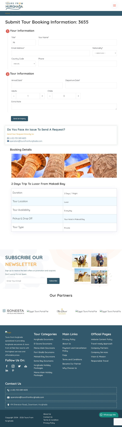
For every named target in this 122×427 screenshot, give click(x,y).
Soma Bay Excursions (43, 361)
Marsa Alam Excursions (44, 348)
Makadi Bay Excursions (44, 356)
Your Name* (43, 37)
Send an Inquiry (19, 119)
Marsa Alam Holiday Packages (43, 373)
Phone (41, 58)
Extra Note (16, 101)
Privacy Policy (68, 339)
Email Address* (17, 48)
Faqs (64, 355)
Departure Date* (73, 80)
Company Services (99, 352)
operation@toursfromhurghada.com (26, 141)
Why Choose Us (69, 368)
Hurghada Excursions (43, 339)
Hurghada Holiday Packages (42, 366)
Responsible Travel (100, 361)
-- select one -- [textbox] (100, 53)
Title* (13, 37)
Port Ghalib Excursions (44, 352)
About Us (66, 343)
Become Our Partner (71, 364)
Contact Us (47, 417)
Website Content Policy (101, 339)
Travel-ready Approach (101, 343)
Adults (14, 91)
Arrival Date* (16, 80)
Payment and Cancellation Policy (74, 349)
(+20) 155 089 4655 (18, 138)
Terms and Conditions (72, 359)
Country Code (17, 58)
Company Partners (99, 348)
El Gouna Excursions (43, 343)
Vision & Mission (98, 356)
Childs (50, 91)
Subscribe (53, 281)
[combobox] (105, 53)
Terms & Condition (50, 420)
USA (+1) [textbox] (16, 64)
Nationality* (98, 48)
